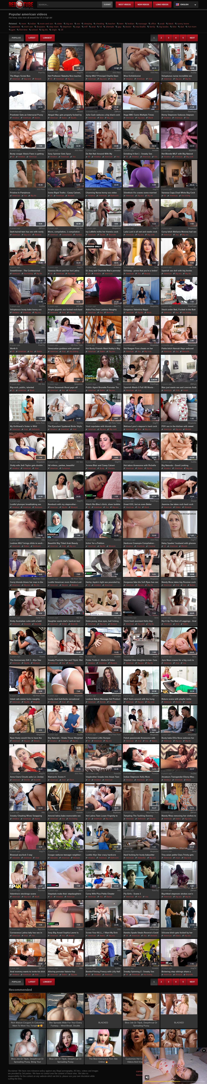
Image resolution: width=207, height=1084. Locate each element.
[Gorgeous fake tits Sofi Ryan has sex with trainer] (141, 563)
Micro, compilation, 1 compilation (64, 232)
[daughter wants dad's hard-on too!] (65, 602)
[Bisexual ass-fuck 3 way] (27, 835)
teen (121, 23)
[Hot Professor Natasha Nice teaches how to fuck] (65, 57)
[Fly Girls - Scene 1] (141, 875)
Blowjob (38, 79)
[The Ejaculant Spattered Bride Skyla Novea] (65, 407)
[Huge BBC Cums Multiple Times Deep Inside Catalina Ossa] (141, 96)
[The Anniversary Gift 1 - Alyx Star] (27, 641)
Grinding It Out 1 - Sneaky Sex (138, 154)
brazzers (41, 26)
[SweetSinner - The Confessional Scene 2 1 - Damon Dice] (27, 251)
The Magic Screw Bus (20, 76)
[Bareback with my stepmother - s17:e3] (65, 485)
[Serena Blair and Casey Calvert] (103, 446)
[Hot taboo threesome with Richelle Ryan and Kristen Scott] (141, 446)
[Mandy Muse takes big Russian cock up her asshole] (179, 563)
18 (62, 29)
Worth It (13, 348)
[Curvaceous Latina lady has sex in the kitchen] (27, 913)
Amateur (129, 79)
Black (150, 118)
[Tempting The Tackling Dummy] (141, 797)
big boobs (164, 26)
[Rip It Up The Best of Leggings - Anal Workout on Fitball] (179, 602)
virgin (54, 29)
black (170, 23)
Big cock (27, 79)
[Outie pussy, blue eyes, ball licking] (103, 602)
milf (85, 26)
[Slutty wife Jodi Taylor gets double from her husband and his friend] (27, 446)
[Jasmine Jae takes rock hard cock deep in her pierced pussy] (179, 485)
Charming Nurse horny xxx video (101, 193)
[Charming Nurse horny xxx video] (103, 173)
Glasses (111, 468)
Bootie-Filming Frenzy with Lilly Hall (103, 971)
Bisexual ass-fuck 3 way (21, 855)
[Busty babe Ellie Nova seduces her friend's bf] (179, 719)
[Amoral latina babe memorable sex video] (65, 797)
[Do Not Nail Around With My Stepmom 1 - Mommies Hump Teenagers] (103, 135)
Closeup (151, 546)
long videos (162, 4)
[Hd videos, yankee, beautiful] (65, 446)
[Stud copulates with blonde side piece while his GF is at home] (103, 407)
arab (162, 23)
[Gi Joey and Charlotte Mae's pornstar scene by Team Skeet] (103, 251)
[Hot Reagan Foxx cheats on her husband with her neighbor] (141, 329)
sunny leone (183, 23)
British (64, 624)
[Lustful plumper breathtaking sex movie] (27, 485)
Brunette (112, 235)
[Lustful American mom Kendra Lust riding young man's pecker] (65, 563)
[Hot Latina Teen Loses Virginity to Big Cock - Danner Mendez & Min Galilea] (103, 797)
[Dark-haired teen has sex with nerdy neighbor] (27, 212)
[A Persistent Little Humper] (103, 719)
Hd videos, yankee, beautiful (61, 465)
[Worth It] (27, 329)
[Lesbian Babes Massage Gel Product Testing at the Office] (103, 680)
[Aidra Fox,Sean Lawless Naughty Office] (103, 290)
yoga (77, 26)
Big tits (113, 79)
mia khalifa (140, 26)
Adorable (16, 858)
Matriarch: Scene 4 (56, 777)
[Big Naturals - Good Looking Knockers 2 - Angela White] (179, 446)
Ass (187, 118)
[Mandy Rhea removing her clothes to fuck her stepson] (179, 797)
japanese (15, 26)
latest (31, 38)
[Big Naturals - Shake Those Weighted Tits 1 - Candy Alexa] (65, 719)
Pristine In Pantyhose (20, 193)
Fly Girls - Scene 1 (132, 894)
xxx (78, 23)
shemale (110, 26)
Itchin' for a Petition (95, 543)
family (152, 26)
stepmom (67, 26)
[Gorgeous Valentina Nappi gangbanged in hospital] (141, 290)
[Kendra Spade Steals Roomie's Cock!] (141, 913)
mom (23, 23)
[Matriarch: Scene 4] (65, 758)
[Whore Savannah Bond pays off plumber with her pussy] (65, 368)
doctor (128, 26)
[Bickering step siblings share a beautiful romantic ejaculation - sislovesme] (179, 952)
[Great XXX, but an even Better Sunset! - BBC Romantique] (141, 485)
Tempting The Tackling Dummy (138, 816)
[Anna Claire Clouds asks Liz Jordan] (27, 758)
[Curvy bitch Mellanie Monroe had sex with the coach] (179, 212)
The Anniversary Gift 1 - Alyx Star (25, 660)
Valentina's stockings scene (23, 894)
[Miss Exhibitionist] (141, 57)
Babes (37, 118)
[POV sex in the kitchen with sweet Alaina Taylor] (179, 407)
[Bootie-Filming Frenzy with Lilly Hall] (103, 952)
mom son (28, 26)
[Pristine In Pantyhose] (27, 173)
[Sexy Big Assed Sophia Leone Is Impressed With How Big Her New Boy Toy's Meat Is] (65, 913)
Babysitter (142, 858)
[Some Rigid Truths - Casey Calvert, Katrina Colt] (65, 173)
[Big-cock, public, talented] (27, 368)
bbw (174, 26)
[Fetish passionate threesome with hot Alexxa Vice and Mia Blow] (141, 719)
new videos (143, 4)
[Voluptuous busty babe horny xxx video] (27, 290)
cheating (100, 23)
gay (119, 26)
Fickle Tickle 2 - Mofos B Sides (100, 660)
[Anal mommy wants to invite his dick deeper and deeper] (27, 952)
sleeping (88, 23)
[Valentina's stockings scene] (27, 875)
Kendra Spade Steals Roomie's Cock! (141, 933)
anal (93, 26)
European (66, 468)
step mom (54, 26)
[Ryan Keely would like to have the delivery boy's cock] (27, 719)
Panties (79, 235)
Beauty (147, 274)
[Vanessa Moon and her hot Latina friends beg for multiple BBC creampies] (65, 251)
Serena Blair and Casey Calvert (100, 465)
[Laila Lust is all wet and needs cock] (141, 212)
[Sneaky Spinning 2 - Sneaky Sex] (141, 952)
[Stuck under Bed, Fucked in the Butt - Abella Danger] (179, 290)
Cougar (188, 702)
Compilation (67, 235)
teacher (111, 23)
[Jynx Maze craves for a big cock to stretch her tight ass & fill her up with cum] (179, 641)
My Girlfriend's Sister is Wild (23, 426)
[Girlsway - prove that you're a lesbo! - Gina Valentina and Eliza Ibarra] (141, 251)
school (34, 29)
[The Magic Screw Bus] (27, 57)
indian (33, 23)
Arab (177, 390)
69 (51, 79)
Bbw (101, 118)
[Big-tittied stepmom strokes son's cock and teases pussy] (179, 875)
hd (100, 26)
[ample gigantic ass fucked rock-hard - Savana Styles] (65, 290)
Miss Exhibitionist (132, 76)
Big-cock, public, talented (22, 387)
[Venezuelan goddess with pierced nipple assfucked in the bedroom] (65, 329)
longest (47, 38)
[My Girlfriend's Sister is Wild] (27, 407)
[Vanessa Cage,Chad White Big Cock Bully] (179, 173)
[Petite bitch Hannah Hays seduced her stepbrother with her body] (179, 329)
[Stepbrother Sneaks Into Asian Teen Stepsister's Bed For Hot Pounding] (103, 758)
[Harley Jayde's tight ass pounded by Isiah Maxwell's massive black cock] (103, 563)
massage (142, 23)
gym (13, 29)
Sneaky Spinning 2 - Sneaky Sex (139, 971)
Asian (185, 390)
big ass (69, 23)
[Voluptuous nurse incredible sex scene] (179, 57)
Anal (150, 79)
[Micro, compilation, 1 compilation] (65, 212)
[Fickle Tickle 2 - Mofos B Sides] (103, 641)
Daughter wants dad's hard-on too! (64, 621)
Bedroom (72, 390)
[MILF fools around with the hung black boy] (141, 680)
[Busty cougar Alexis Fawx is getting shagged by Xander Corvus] (27, 135)
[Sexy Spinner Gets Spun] (65, 135)
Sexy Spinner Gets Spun (59, 154)
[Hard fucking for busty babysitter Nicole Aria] (141, 835)
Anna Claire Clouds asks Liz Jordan (27, 777)
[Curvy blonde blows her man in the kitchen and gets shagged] (27, 563)
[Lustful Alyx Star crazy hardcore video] (103, 835)
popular (16, 38)
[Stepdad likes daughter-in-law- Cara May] (141, 641)
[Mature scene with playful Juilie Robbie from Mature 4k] (179, 680)
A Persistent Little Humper (98, 738)
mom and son (46, 23)
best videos (125, 4)
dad (182, 26)
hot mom (192, 26)
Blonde (188, 429)
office (153, 23)
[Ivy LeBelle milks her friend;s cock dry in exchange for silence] (103, 212)
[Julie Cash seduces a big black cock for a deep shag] (103, 96)
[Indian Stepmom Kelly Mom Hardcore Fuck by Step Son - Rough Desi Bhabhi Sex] (141, 758)
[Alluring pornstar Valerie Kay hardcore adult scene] (65, 952)
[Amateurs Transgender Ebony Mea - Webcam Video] (179, 758)
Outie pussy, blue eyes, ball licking (102, 621)
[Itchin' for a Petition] (103, 524)
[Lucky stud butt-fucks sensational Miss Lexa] (65, 680)
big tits (45, 29)
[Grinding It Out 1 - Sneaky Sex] (141, 135)
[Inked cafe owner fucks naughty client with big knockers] (27, 680)
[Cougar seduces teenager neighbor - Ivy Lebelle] (65, 835)
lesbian (130, 23)
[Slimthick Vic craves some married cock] (141, 173)
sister (59, 23)
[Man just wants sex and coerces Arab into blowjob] (179, 368)
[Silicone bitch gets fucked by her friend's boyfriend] (179, 913)
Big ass (71, 79)
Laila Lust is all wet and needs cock (140, 232)
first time (23, 29)
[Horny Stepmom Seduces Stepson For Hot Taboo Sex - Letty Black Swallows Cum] (179, 96)
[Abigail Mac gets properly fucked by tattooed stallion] (65, 96)
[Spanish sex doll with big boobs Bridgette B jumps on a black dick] (179, 251)
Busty (102, 468)
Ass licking (185, 196)
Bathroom (114, 196)
